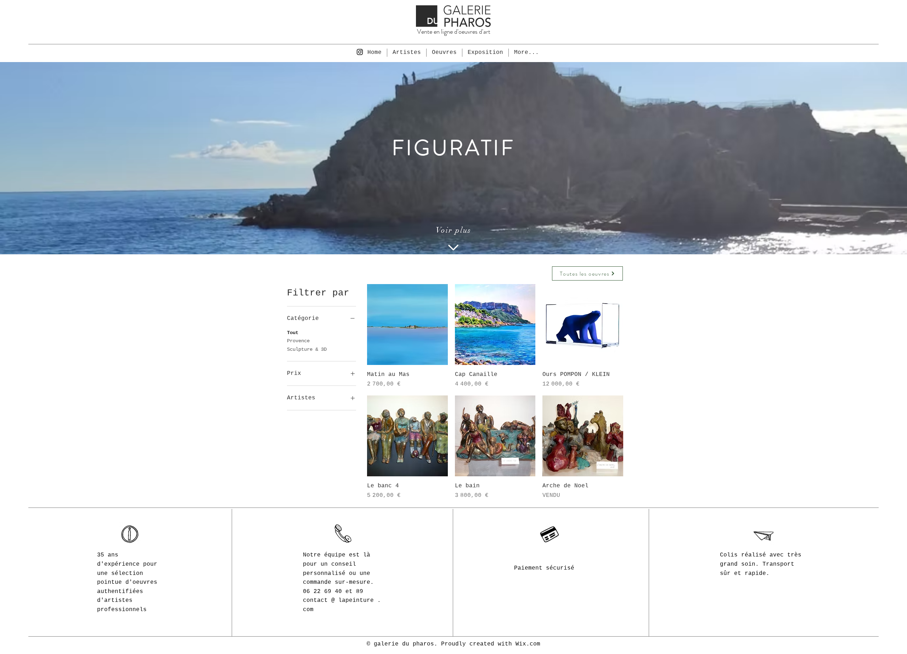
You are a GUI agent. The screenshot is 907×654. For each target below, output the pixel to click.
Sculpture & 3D (307, 349)
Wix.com (528, 644)
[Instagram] (360, 52)
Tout (292, 333)
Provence (298, 341)
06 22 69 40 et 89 (333, 591)
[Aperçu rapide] (407, 324)
